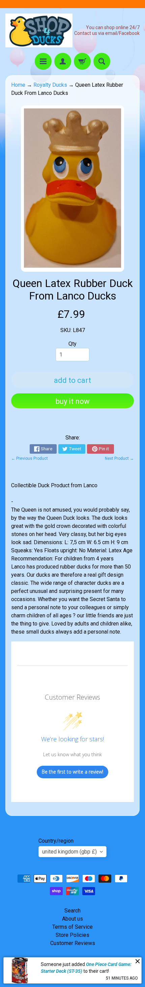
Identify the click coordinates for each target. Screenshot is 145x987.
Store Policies (72, 935)
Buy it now (73, 401)
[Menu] (43, 61)
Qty (72, 344)
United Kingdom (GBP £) (69, 851)
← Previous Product (29, 458)
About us (72, 919)
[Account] (62, 61)
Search (72, 910)
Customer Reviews (72, 943)
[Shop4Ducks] (38, 30)
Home (18, 85)
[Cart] (82, 61)
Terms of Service (72, 927)
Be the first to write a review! (72, 771)
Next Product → (119, 458)
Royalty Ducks (50, 85)
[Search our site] (101, 61)
